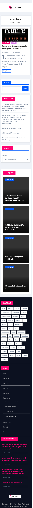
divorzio (18, 320)
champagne (16, 312)
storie (11, 355)
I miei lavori (9, 179)
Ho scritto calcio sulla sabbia (12, 483)
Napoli (16, 340)
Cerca (6, 83)
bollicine (24, 308)
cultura (23, 316)
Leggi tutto (6, 71)
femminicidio (5, 332)
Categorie (6, 398)
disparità (10, 320)
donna (4, 324)
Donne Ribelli (9, 411)
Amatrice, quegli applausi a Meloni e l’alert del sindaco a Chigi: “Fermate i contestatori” (14, 447)
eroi (10, 328)
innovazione (21, 332)
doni (25, 320)
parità (3, 343)
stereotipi (4, 355)
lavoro (4, 336)
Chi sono (6, 378)
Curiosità (6, 42)
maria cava (25, 336)
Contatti (5, 427)
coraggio (15, 316)
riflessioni (5, 347)
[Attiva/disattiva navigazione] (3, 7)
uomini (25, 355)
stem (18, 351)
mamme (16, 336)
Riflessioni (6, 393)
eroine (16, 328)
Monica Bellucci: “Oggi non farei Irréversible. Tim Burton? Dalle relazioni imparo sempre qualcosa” (14, 472)
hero (13, 332)
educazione (18, 324)
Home (5, 374)
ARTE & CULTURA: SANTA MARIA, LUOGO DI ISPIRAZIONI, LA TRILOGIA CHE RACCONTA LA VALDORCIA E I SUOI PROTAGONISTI (14, 119)
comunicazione (6, 316)
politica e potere (10, 406)
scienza (13, 347)
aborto (9, 308)
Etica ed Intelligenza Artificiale (12, 128)
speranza (11, 351)
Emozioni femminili (11, 402)
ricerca (18, 343)
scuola (4, 351)
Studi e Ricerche (10, 416)
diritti (3, 320)
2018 (3, 308)
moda (10, 340)
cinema (24, 312)
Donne (13, 42)
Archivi (4, 155)
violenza (4, 359)
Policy (5, 432)
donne (10, 324)
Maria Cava (6, 52)
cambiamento (5, 312)
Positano (10, 343)
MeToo (4, 340)
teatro (18, 355)
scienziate (21, 347)
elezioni (4, 328)
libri (10, 336)
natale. (23, 340)
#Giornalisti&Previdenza (10, 133)
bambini (17, 308)
